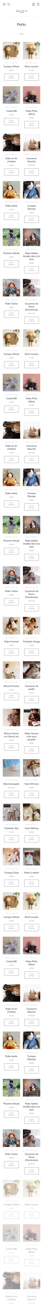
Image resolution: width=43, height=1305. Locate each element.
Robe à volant (31, 872)
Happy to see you (11, 63)
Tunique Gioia (11, 872)
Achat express (11, 77)
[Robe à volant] (31, 857)
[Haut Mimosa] (31, 768)
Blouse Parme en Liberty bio (11, 735)
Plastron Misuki (11, 253)
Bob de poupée (11, 783)
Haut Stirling (31, 828)
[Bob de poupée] (11, 768)
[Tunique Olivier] (11, 50)
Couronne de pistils (31, 687)
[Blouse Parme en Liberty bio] (11, 717)
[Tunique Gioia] (11, 857)
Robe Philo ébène (31, 112)
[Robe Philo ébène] (31, 95)
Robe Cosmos (11, 641)
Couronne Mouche (31, 160)
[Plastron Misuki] (11, 237)
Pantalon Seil (11, 828)
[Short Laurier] (31, 50)
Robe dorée (11, 205)
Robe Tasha (11, 303)
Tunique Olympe (31, 207)
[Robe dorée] (11, 190)
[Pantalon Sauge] (31, 626)
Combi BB (11, 110)
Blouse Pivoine (11, 686)
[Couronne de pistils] (31, 670)
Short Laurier (31, 66)
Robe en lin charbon (11, 160)
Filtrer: (21, 34)
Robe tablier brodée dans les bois (31, 256)
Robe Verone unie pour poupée (31, 736)
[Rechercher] (9, 4)
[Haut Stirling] (31, 812)
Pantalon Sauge (31, 641)
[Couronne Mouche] (31, 142)
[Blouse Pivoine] (11, 670)
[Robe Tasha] (11, 288)
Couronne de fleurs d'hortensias (31, 306)
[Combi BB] (11, 95)
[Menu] (4, 4)
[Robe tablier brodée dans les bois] (31, 237)
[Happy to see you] (21, 11)
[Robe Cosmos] (11, 626)
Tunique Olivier (11, 66)
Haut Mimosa (31, 783)
